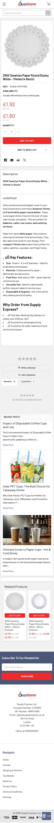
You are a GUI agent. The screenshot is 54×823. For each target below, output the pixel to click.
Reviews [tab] (8, 381)
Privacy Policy (10, 786)
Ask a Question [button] (28, 375)
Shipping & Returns (12, 770)
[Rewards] (46, 816)
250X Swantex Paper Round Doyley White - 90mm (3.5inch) (39, 625)
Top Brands (8, 775)
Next (48, 616)
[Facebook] (5, 160)
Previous (6, 616)
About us (7, 781)
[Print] (18, 160)
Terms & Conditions (12, 791)
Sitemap (7, 797)
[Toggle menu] (4, 4)
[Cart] (49, 4)
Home (6, 759)
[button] (27, 149)
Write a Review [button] (28, 367)
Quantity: (9, 125)
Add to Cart (15, 615)
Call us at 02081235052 (27, 730)
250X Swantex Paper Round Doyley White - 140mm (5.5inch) (15, 625)
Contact (7, 765)
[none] (27, 46)
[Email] (12, 160)
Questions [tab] (26, 381)
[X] (24, 160)
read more (8, 444)
